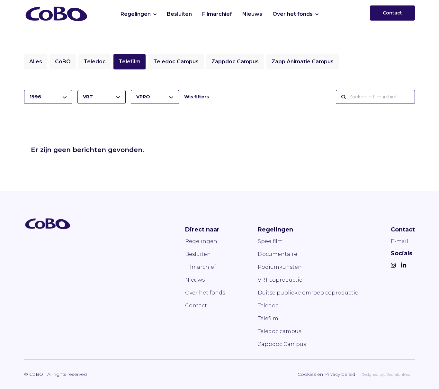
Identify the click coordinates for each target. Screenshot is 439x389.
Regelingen (136, 14)
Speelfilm (270, 241)
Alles (35, 62)
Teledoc (95, 62)
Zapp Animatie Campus (303, 62)
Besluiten (179, 14)
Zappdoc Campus (235, 62)
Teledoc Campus (176, 62)
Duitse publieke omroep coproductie (308, 293)
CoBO (63, 62)
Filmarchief (217, 14)
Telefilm (129, 62)
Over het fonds (293, 14)
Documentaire (277, 254)
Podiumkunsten (280, 267)
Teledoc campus (279, 331)
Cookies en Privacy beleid (326, 374)
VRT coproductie (280, 280)
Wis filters (196, 97)
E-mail (399, 241)
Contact (392, 13)
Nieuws (252, 14)
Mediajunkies (398, 374)
